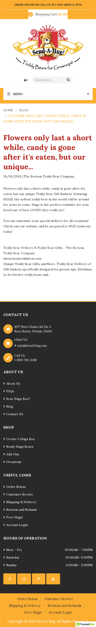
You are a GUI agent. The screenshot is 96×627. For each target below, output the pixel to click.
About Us (13, 383)
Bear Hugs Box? (18, 399)
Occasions (13, 462)
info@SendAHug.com (32, 346)
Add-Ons (12, 454)
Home (8, 110)
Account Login (17, 525)
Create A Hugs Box (20, 439)
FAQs (10, 391)
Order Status (16, 487)
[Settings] (9, 578)
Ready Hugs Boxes (19, 447)
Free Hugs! (14, 517)
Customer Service (19, 494)
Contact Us (14, 414)
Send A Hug (46, 621)
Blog (23, 110)
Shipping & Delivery (21, 502)
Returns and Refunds (21, 510)
